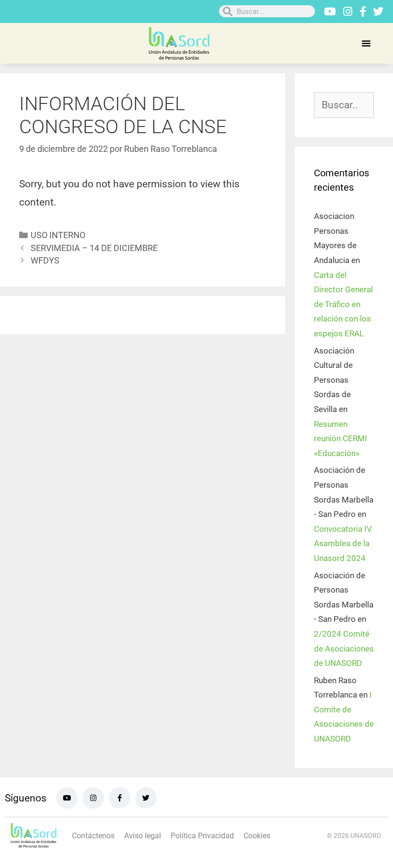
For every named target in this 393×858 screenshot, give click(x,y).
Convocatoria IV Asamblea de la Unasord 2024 (343, 543)
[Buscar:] (344, 105)
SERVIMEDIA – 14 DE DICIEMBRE (94, 248)
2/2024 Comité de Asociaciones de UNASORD (344, 648)
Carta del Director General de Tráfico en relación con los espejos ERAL (343, 304)
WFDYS (45, 260)
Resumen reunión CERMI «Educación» (340, 438)
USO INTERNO (58, 235)
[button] (366, 43)
